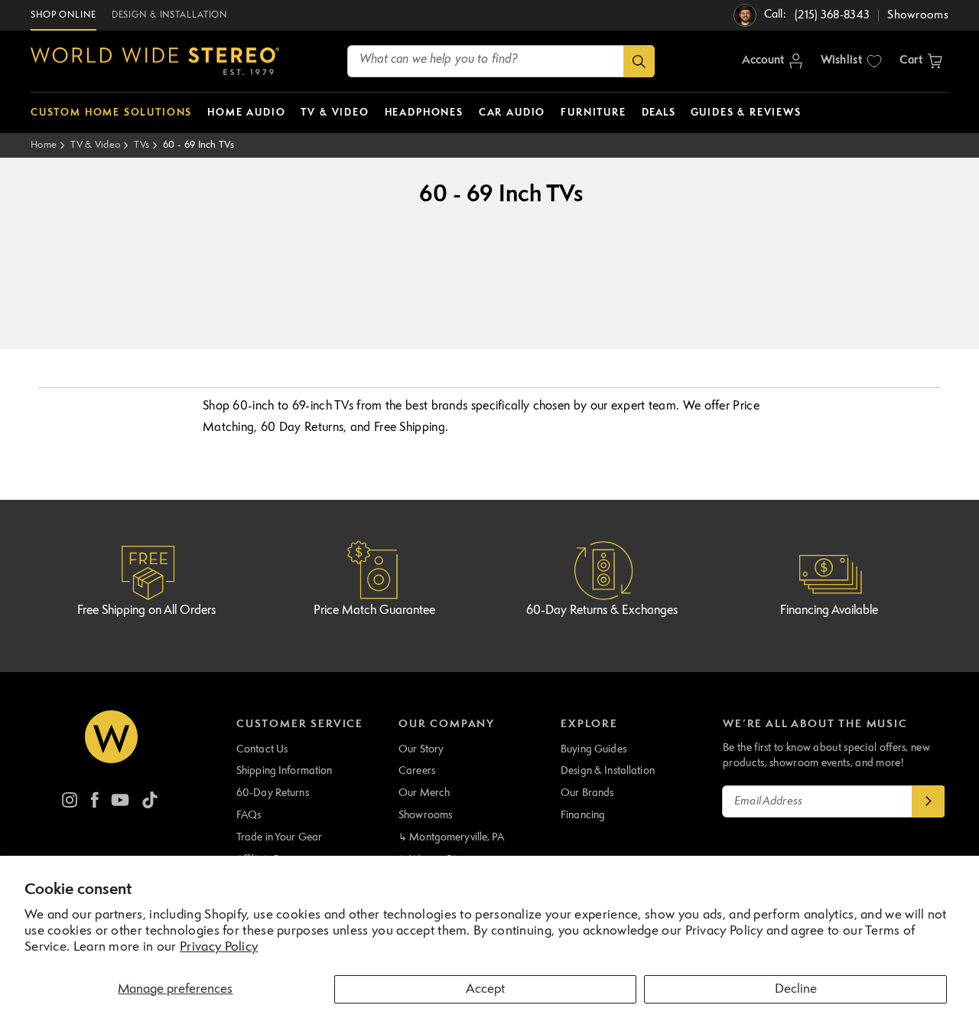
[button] (920, 61)
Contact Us (262, 749)
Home (44, 145)
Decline (796, 989)
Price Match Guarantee (374, 611)
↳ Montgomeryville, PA (451, 837)
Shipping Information (284, 770)
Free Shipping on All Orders (146, 611)
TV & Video (95, 145)
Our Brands (587, 793)
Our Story (421, 749)
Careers (416, 770)
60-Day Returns (272, 793)
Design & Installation (608, 770)
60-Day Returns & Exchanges (602, 611)
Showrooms (425, 815)
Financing (583, 815)
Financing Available (829, 611)
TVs (141, 145)
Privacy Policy (219, 947)
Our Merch (424, 793)
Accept (485, 989)
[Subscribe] (928, 801)
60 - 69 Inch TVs (198, 145)
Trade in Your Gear (279, 837)
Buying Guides (593, 749)
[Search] (639, 61)
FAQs (249, 815)
